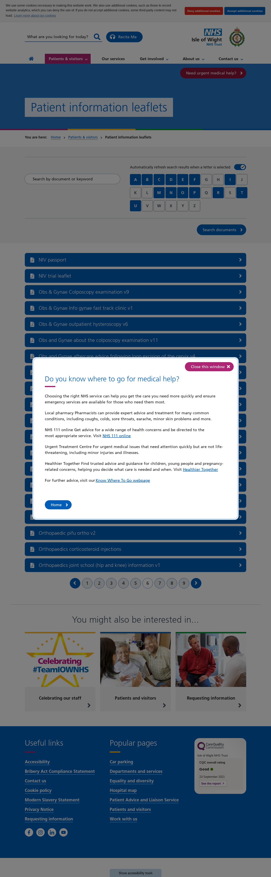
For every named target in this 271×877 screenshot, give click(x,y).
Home (56, 504)
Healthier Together (200, 469)
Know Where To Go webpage (123, 480)
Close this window (208, 366)
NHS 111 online (117, 435)
